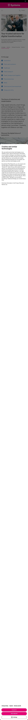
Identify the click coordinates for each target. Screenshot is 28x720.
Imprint (11, 705)
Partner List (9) (17, 705)
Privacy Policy (5, 705)
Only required (14, 713)
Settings (15, 717)
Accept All (14, 710)
